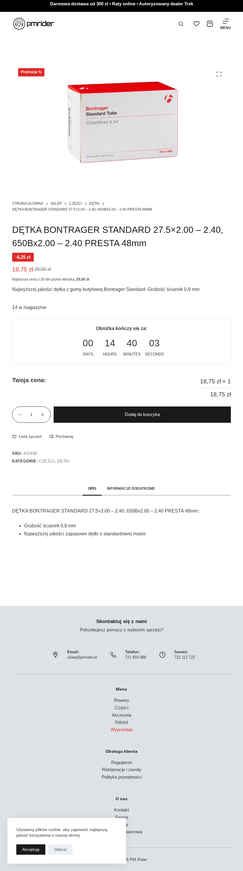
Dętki (63, 461)
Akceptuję (30, 849)
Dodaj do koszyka (142, 414)
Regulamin (121, 762)
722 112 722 (184, 657)
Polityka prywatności (122, 776)
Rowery (121, 700)
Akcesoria (121, 715)
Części (47, 461)
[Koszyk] (210, 24)
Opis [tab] (92, 488)
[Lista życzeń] (196, 24)
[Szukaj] (181, 24)
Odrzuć (60, 849)
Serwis (121, 817)
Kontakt (121, 809)
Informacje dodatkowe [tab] (131, 488)
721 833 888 (135, 657)
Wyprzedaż (122, 729)
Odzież (122, 722)
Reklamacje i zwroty (121, 769)
